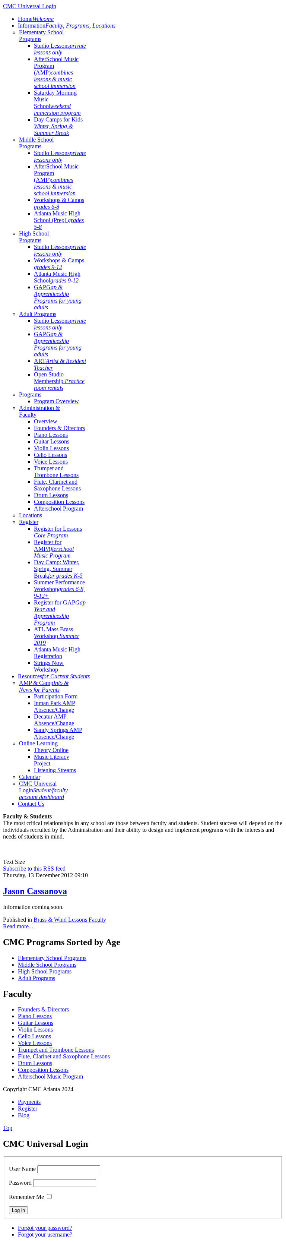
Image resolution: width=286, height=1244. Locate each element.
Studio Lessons (60, 49)
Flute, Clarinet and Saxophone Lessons (57, 485)
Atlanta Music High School (57, 277)
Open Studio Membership (59, 381)
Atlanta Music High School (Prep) (59, 220)
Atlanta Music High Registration (57, 652)
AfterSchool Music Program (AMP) (56, 72)
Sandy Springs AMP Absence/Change (58, 733)
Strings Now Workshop (49, 666)
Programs (30, 394)
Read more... (18, 926)
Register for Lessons (58, 532)
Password (20, 1183)
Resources (54, 676)
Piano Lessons (51, 435)
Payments (29, 1102)
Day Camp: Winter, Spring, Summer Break (58, 569)
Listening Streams (55, 770)
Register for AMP (54, 549)
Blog (23, 1115)
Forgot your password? (45, 1228)
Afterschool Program (58, 508)
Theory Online (51, 750)
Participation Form (55, 696)
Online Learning (38, 743)
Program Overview (56, 401)
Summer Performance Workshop (59, 589)
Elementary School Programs (52, 958)
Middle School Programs (36, 142)
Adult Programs (37, 314)
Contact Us (31, 804)
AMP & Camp (44, 686)
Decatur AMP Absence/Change (54, 719)
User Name (22, 1169)
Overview (45, 421)
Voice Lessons (51, 461)
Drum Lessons (51, 495)
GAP (58, 297)
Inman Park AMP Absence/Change (54, 706)
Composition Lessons (59, 502)
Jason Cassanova (35, 891)
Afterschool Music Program (50, 1076)
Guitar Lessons (51, 441)
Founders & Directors (59, 428)
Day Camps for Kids (58, 126)
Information (66, 25)
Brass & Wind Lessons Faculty (70, 919)
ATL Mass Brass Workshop (56, 636)
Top (7, 1128)
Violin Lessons (51, 448)
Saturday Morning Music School (57, 102)
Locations (30, 515)
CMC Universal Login (43, 790)
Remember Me (26, 1197)
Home (36, 19)
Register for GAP (60, 612)
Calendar (29, 777)
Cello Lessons (50, 455)
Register (28, 522)
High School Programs (34, 236)
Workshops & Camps (59, 203)
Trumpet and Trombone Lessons (56, 471)
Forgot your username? (45, 1234)
